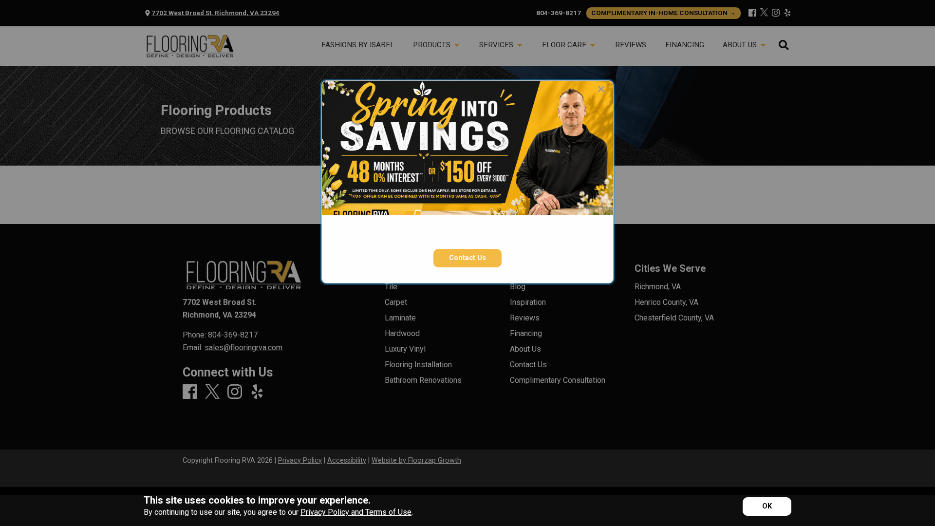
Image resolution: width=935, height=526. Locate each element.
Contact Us (467, 258)
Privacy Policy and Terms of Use (355, 512)
